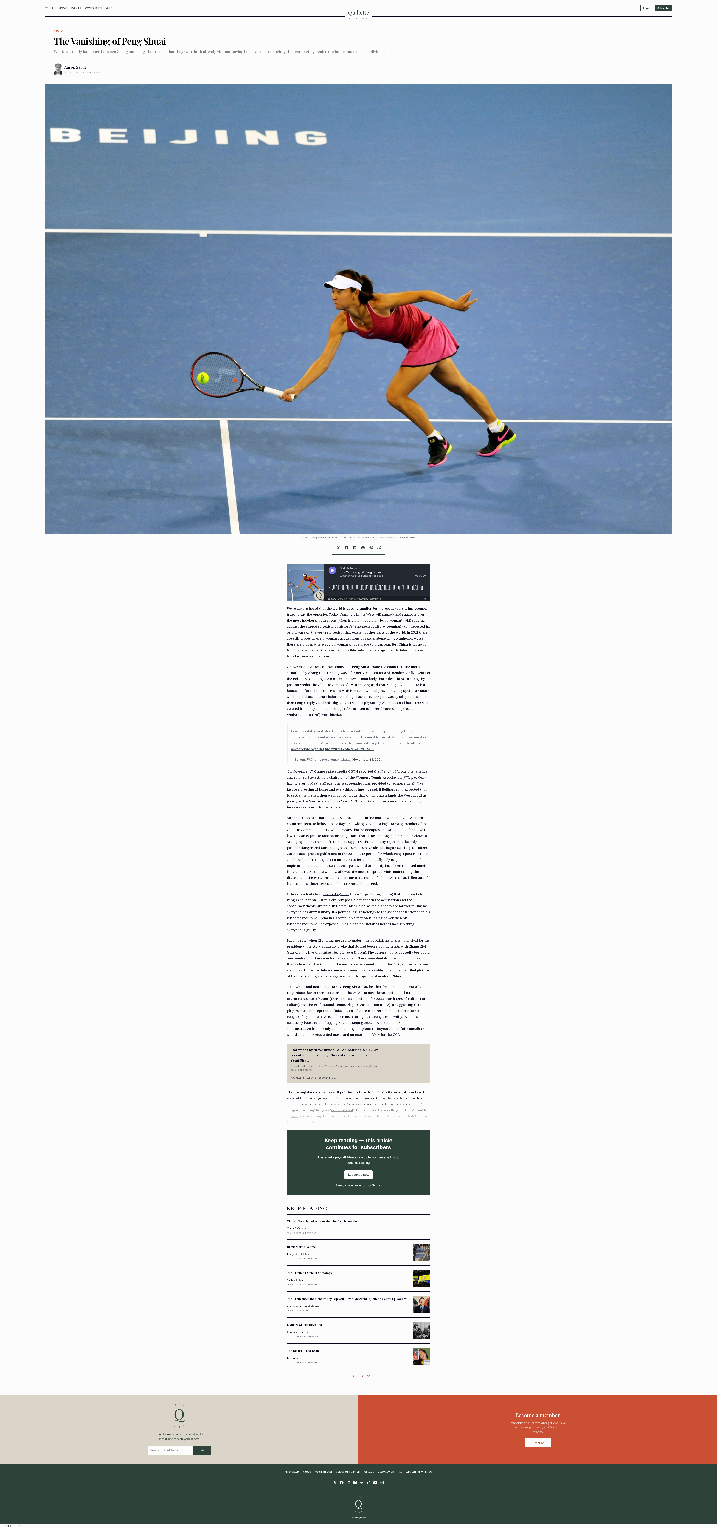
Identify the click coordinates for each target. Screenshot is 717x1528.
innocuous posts (396, 708)
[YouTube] (375, 1482)
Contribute (94, 8)
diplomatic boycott (374, 1028)
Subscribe (663, 8)
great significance (322, 853)
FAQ (400, 1471)
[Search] (53, 8)
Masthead (292, 1471)
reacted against (336, 894)
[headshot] (58, 69)
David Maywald (312, 1306)
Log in (646, 8)
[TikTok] (368, 1482)
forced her (313, 690)
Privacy (369, 1471)
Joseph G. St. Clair (298, 1254)
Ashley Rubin (295, 1280)
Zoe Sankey (294, 1306)
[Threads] (362, 1482)
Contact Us (386, 1471)
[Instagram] (382, 1482)
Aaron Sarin (75, 67)
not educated (342, 1110)
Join (202, 1450)
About (307, 1471)
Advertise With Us (419, 1471)
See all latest (358, 1376)
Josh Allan (293, 1358)
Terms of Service (348, 1471)
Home (63, 8)
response (389, 801)
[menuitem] (63, 8)
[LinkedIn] (348, 1482)
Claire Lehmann (297, 1228)
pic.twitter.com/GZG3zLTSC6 (349, 749)
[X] (335, 1482)
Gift (109, 8)
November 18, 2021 (367, 759)
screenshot (354, 783)
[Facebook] (341, 1482)
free (294, 1116)
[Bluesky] (355, 1482)
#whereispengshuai (307, 749)
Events (76, 8)
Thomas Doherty (297, 1332)
